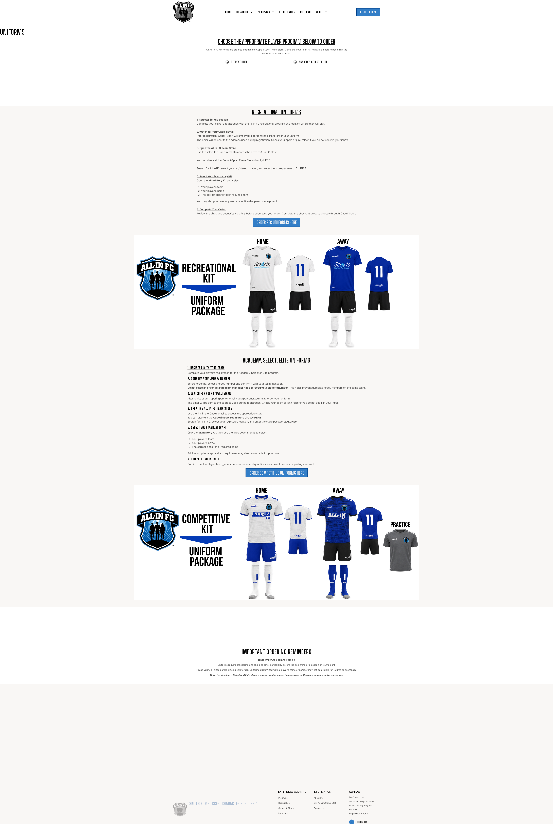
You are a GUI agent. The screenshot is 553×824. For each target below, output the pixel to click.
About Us (318, 798)
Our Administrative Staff (325, 803)
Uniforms (305, 12)
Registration (287, 12)
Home (228, 12)
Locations (242, 12)
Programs (264, 12)
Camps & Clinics (285, 808)
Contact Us (319, 808)
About (319, 12)
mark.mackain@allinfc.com (361, 801)
